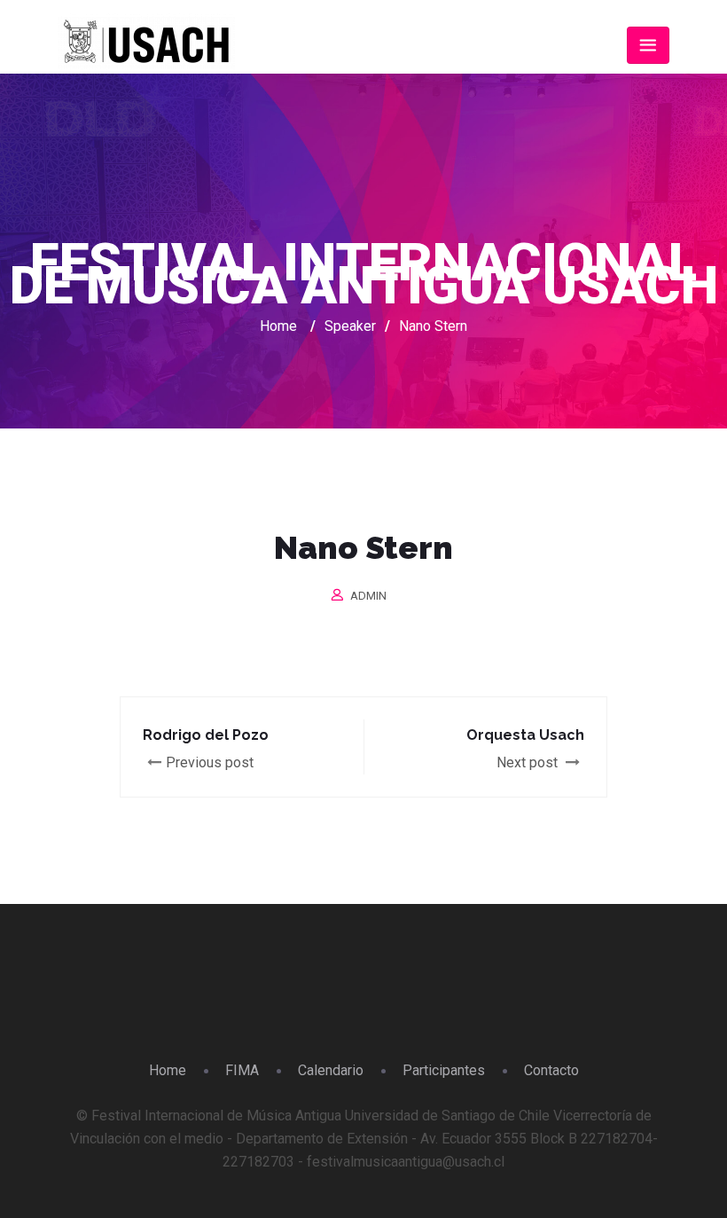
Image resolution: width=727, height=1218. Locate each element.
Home (278, 326)
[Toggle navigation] (648, 45)
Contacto (551, 1070)
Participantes (444, 1070)
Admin (368, 595)
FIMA (242, 1070)
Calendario (331, 1070)
